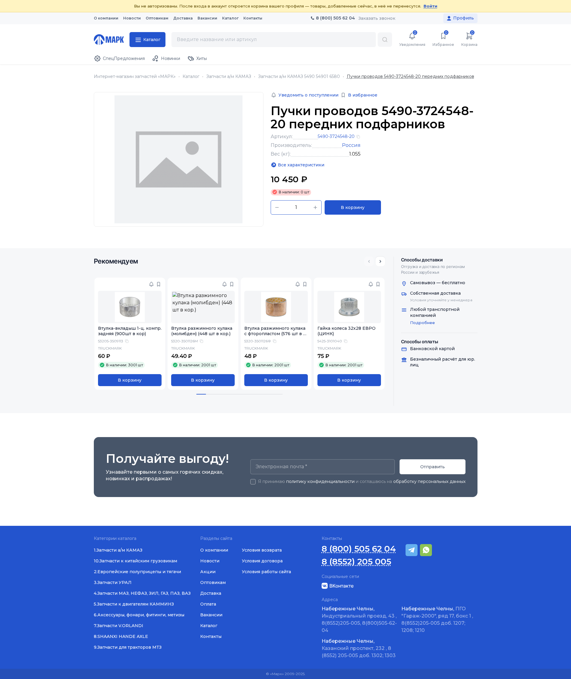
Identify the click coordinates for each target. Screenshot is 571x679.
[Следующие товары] (380, 261)
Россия (351, 145)
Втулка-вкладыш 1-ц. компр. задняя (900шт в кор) (130, 331)
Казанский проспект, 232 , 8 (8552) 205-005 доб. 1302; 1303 (359, 648)
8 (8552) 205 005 (356, 561)
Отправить (432, 466)
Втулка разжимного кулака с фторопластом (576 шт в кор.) (275, 334)
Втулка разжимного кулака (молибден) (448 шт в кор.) (201, 331)
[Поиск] (385, 39)
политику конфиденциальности (320, 481)
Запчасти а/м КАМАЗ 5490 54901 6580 (299, 76)
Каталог (191, 76)
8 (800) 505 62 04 (359, 548)
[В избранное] (159, 284)
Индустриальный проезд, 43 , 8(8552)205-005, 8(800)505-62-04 (359, 619)
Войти (430, 6)
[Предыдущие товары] (369, 261)
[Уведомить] (151, 284)
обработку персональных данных (429, 481)
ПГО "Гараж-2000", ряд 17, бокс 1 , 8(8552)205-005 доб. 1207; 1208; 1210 (437, 619)
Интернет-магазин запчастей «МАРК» (135, 76)
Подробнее (422, 322)
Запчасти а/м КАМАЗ (228, 76)
